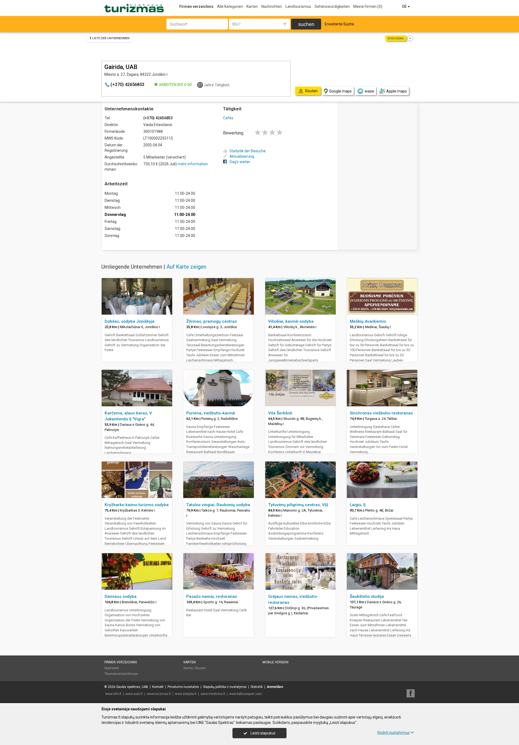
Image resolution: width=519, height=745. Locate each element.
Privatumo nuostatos (183, 687)
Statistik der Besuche (247, 151)
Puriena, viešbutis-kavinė (210, 413)
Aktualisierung (241, 156)
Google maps (340, 91)
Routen (200, 668)
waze (369, 91)
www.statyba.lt (186, 694)
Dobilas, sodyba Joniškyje (130, 321)
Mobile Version (275, 662)
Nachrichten (271, 6)
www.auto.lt (134, 694)
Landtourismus (298, 6)
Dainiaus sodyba (121, 596)
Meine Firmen (367, 6)
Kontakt (158, 687)
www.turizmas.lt (159, 694)
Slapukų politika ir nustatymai (225, 687)
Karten (252, 6)
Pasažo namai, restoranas (211, 596)
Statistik (257, 687)
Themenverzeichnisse (121, 674)
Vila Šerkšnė (280, 413)
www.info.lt (113, 694)
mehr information (193, 164)
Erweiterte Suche (339, 24)
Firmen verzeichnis (196, 6)
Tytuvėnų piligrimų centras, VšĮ (298, 504)
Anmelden (275, 687)
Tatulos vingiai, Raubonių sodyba (218, 504)
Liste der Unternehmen (110, 38)
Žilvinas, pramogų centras (211, 321)
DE (405, 6)
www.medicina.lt (213, 694)
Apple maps (396, 91)
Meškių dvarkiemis (368, 321)
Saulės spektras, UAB (132, 687)
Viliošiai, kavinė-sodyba (291, 321)
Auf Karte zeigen (186, 266)
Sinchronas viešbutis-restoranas (381, 413)
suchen (306, 24)
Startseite (111, 668)
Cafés (228, 118)
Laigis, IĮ (357, 504)
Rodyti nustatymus (393, 732)
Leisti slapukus (262, 733)
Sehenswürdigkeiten (332, 6)
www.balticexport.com (245, 694)
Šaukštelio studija (367, 596)
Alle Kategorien (230, 6)
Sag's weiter (239, 162)
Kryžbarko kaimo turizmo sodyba (137, 504)
